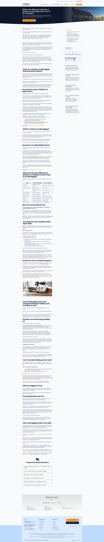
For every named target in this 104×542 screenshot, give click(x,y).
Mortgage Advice (45, 4)
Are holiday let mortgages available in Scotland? (72, 75)
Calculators (65, 4)
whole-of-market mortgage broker (41, 434)
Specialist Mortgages (56, 4)
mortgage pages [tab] (46, 502)
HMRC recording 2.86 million (47, 156)
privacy (76, 540)
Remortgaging (42, 524)
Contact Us (58, 1)
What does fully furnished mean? (71, 65)
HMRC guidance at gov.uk (27, 233)
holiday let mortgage (27, 73)
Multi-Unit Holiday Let (48, 508)
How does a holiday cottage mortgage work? (70, 86)
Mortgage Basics (55, 527)
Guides (72, 4)
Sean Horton (70, 47)
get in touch (28, 454)
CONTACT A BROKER (72, 519)
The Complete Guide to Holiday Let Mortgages (36, 125)
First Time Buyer (42, 521)
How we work (70, 1)
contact (79, 4)
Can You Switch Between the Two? (72, 40)
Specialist (41, 529)
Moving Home (42, 522)
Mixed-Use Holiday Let (31, 508)
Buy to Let (64, 506)
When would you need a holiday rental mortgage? (71, 107)
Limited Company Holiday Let (67, 508)
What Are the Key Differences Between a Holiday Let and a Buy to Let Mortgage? (73, 35)
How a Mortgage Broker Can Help (72, 41)
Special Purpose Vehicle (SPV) (33, 264)
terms (79, 540)
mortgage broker (47, 275)
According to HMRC (46, 255)
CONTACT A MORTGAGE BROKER (29, 20)
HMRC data (36, 388)
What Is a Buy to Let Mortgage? (72, 33)
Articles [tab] (53, 502)
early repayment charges (31, 381)
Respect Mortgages (26, 449)
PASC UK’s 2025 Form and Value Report (29, 354)
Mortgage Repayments (56, 529)
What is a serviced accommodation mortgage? (72, 96)
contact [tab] (59, 502)
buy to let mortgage (27, 131)
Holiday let (41, 527)
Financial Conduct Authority (46, 533)
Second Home (47, 506)
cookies (73, 540)
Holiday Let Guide (48, 509)
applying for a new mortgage (35, 373)
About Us (66, 1)
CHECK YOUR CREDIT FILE (72, 522)
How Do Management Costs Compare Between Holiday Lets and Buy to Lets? (73, 39)
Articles (62, 1)
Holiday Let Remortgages (31, 509)
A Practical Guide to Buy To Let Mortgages (35, 169)
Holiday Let (29, 506)
